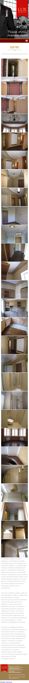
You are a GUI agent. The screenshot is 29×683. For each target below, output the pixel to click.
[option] (14, 19)
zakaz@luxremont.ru (14, 668)
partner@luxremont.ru (15, 672)
